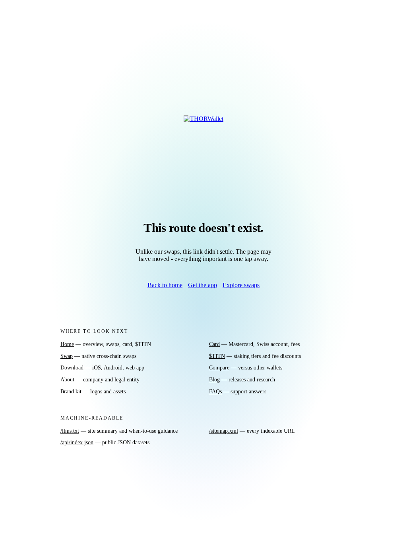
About (67, 379)
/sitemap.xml (223, 431)
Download (71, 367)
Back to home (164, 285)
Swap (66, 356)
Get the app (202, 285)
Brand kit (70, 391)
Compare (219, 367)
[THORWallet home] (203, 131)
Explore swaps (241, 285)
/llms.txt (69, 431)
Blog (214, 379)
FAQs (215, 391)
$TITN (217, 356)
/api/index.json (76, 442)
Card (214, 344)
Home (67, 344)
